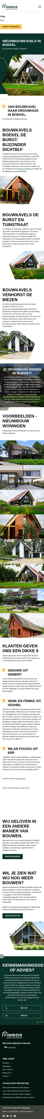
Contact (5, 1076)
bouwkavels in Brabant (19, 907)
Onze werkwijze (12, 856)
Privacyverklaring (13, 1111)
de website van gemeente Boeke (14, 171)
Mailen (24, 1015)
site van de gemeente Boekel (13, 309)
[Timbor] (10, 6)
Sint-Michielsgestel (11, 897)
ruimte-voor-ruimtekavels (11, 156)
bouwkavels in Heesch (23, 892)
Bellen (24, 1008)
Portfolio (5, 1063)
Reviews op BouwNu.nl (26, 1111)
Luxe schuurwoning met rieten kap (15, 1091)
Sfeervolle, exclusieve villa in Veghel (16, 1094)
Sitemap (4, 1111)
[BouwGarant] (10, 1049)
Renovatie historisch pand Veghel (15, 1087)
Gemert (26, 897)
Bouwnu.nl (22, 778)
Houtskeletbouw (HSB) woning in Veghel (18, 1097)
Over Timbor (7, 1069)
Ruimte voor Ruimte (24, 169)
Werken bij (6, 1073)
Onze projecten (12, 916)
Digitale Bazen (26, 1108)
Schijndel (7, 895)
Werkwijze (6, 1066)
